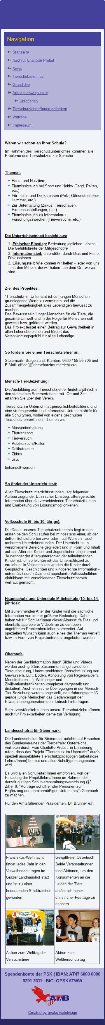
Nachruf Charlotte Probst (33, 60)
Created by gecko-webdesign (52, 1012)
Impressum (22, 125)
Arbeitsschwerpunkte (30, 93)
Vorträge (20, 117)
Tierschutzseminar (28, 76)
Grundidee (21, 84)
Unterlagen (29, 101)
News (17, 68)
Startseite (21, 52)
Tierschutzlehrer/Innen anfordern (40, 109)
